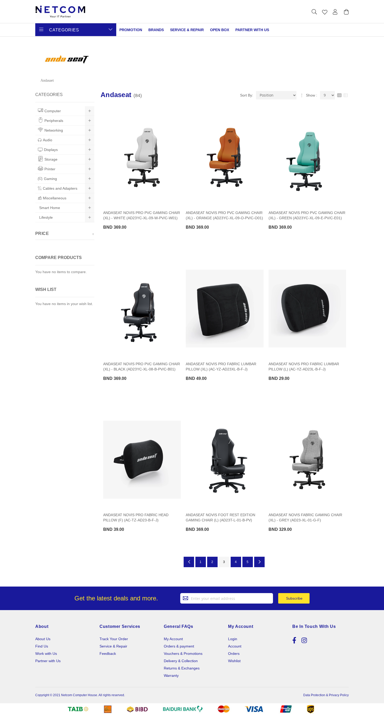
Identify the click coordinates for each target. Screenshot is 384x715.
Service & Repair (187, 30)
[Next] (259, 562)
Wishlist (234, 661)
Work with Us (46, 653)
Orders (234, 653)
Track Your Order (114, 639)
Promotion (130, 30)
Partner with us (252, 30)
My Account (173, 639)
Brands (156, 30)
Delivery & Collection (181, 661)
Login (232, 639)
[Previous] (189, 562)
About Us (42, 639)
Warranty (171, 675)
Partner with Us (48, 661)
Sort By (246, 95)
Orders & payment (179, 646)
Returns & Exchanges (182, 668)
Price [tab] (42, 233)
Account (234, 646)
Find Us (41, 646)
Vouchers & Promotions (183, 653)
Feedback (108, 653)
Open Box (219, 30)
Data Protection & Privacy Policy (326, 695)
